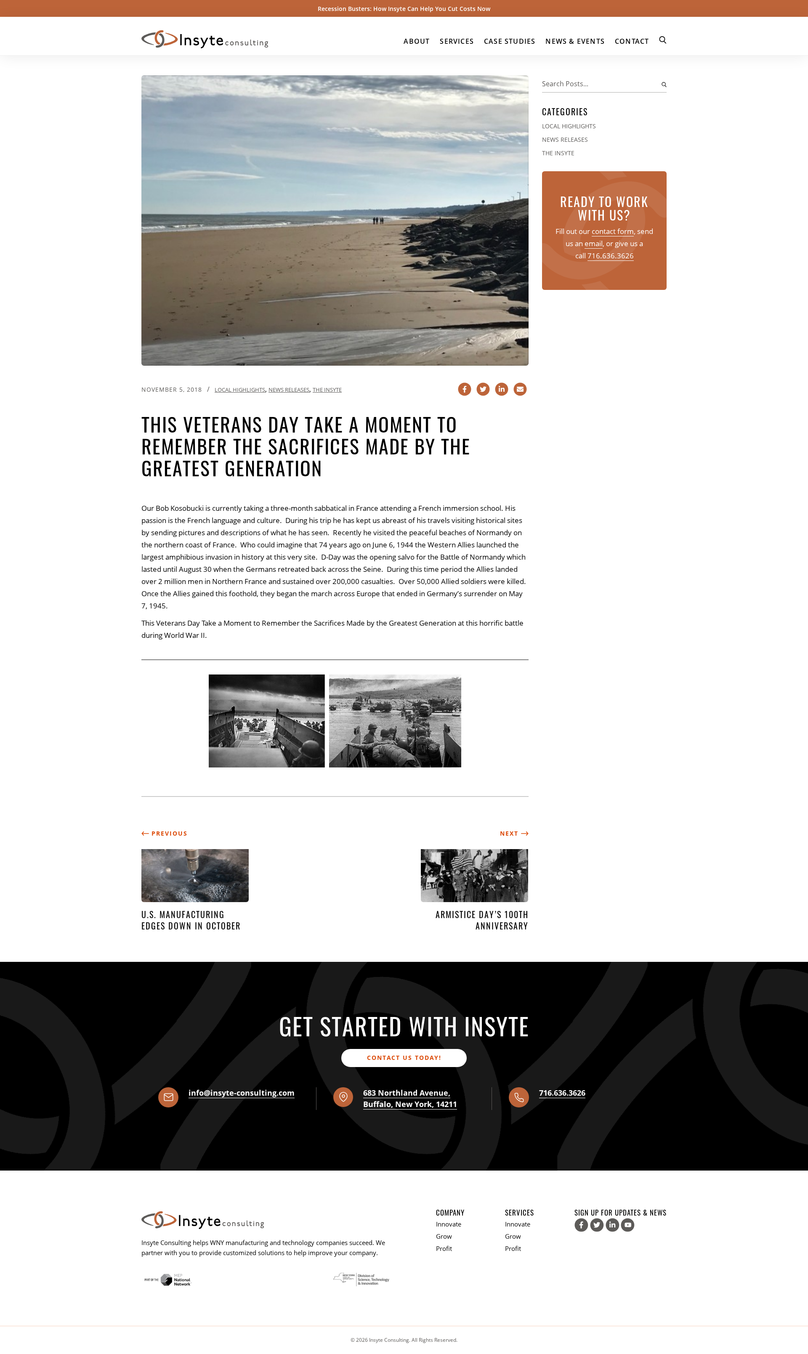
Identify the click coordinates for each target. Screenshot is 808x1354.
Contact (632, 41)
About (417, 41)
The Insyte (327, 389)
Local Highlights (240, 389)
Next (510, 833)
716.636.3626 (610, 255)
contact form (613, 231)
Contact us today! (404, 1058)
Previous (168, 833)
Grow (444, 1236)
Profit (444, 1248)
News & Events (575, 41)
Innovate (448, 1224)
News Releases (288, 389)
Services (457, 41)
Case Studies (509, 41)
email (594, 243)
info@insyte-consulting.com (242, 1093)
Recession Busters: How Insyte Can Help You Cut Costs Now (404, 9)
